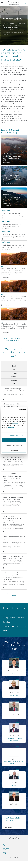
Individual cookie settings (16, 435)
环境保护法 (6, 631)
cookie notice (15, 423)
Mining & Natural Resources (13, 618)
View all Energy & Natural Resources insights (12, 339)
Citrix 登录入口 (14, 858)
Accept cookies (14, 440)
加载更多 (14, 595)
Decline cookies (14, 450)
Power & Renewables (11, 626)
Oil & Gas (6, 622)
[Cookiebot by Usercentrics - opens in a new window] (19, 410)
